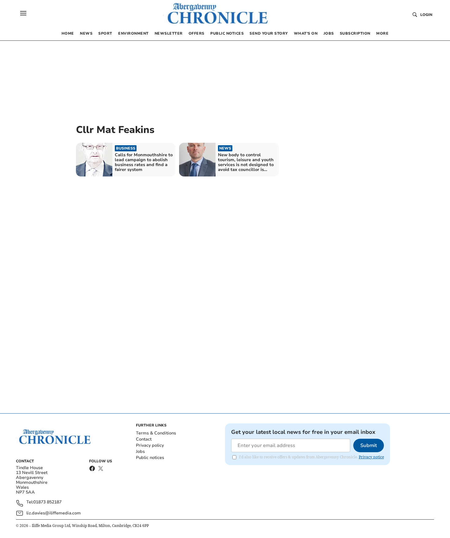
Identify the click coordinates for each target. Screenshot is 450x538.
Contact (144, 439)
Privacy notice (371, 457)
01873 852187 (47, 502)
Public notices (150, 457)
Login (426, 15)
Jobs (140, 451)
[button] (23, 13)
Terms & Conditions (156, 433)
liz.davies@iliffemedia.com (53, 513)
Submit (368, 445)
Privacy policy (150, 445)
